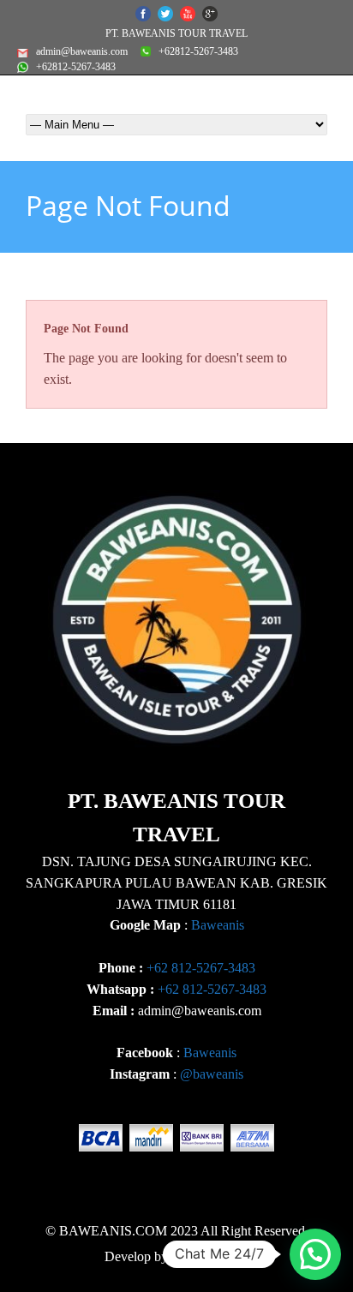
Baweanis (217, 925)
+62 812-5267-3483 (201, 967)
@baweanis (211, 1074)
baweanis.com (209, 1256)
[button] (315, 1254)
